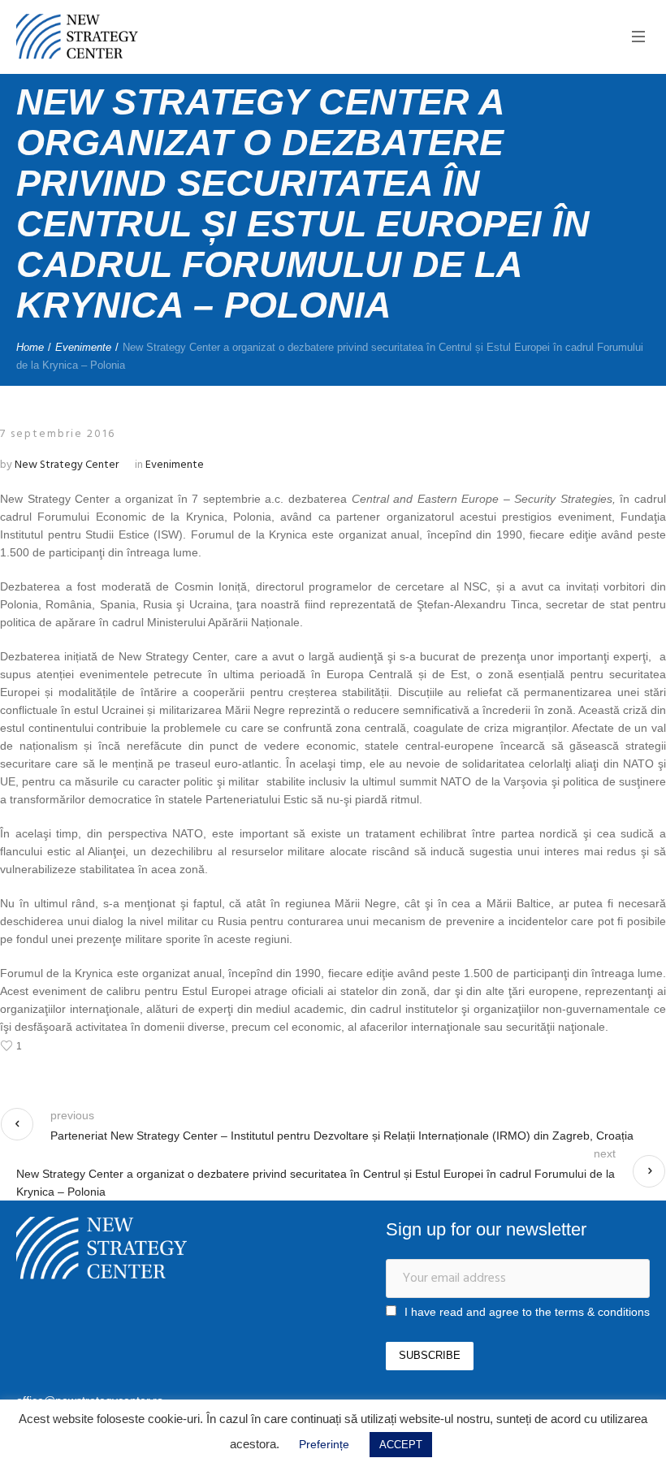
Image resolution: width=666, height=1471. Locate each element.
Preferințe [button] (324, 1444)
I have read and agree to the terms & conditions (527, 1311)
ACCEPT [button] (400, 1445)
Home (30, 347)
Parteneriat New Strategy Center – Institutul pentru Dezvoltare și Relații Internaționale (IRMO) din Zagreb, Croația (342, 1135)
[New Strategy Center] (101, 1248)
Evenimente (83, 347)
